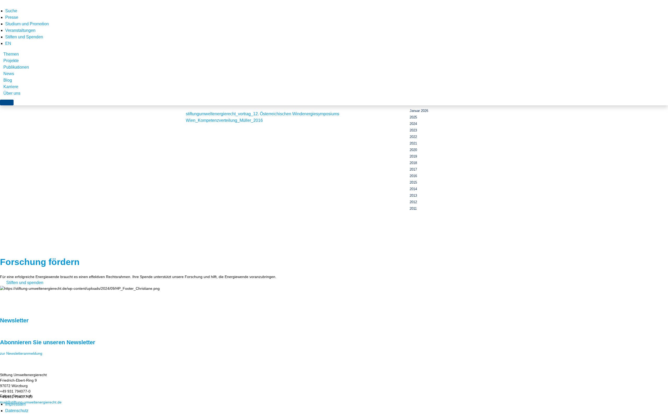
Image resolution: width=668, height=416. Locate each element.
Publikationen (16, 67)
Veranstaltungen (20, 30)
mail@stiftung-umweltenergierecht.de (31, 402)
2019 (413, 156)
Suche (11, 11)
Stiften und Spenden (24, 37)
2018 (413, 163)
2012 (413, 202)
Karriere (10, 87)
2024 (413, 124)
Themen (11, 54)
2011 (413, 208)
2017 (413, 169)
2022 (413, 137)
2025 (413, 117)
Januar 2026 (419, 111)
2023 (413, 130)
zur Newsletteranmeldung (21, 353)
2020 (413, 150)
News (8, 73)
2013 (413, 195)
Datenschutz (16, 410)
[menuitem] (8, 43)
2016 (413, 176)
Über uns (11, 93)
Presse (11, 17)
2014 (413, 189)
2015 (413, 182)
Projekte (11, 60)
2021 (413, 143)
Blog (7, 80)
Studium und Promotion (27, 24)
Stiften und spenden (24, 282)
